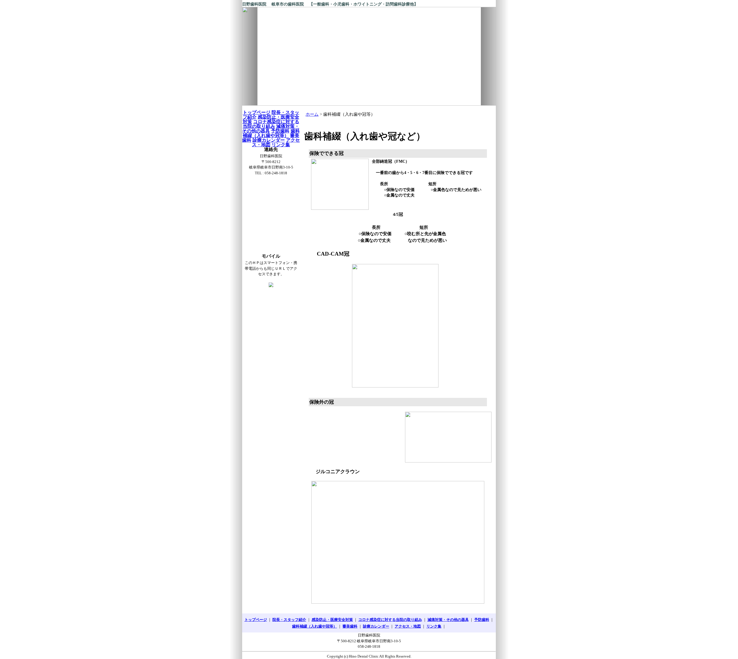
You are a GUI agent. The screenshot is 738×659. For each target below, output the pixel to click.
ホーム (312, 114)
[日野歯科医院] (369, 56)
